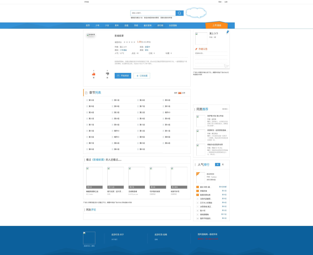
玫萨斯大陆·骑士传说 (215, 116)
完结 (136, 25)
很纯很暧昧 (204, 214)
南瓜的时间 (210, 174)
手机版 (86, 2)
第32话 (224, 210)
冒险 (146, 50)
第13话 (224, 191)
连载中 (147, 47)
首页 (88, 25)
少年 (97, 25)
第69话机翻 (222, 187)
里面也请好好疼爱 (166, 18)
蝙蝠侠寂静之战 (92, 191)
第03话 (224, 206)
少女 (107, 25)
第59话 (224, 195)
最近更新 (148, 25)
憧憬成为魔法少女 (137, 18)
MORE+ (225, 109)
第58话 (213, 180)
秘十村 (202, 211)
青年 (117, 25)
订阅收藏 (143, 76)
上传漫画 (216, 25)
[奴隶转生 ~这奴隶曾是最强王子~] (200, 135)
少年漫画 (123, 50)
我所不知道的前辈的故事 (209, 218)
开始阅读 (125, 76)
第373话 (223, 214)
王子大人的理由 (206, 203)
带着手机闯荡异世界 (215, 145)
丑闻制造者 (133, 191)
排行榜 (160, 25)
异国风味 (203, 191)
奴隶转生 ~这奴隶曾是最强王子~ (219, 130)
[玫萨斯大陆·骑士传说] (200, 121)
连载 (126, 25)
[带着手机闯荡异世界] (200, 149)
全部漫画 (173, 25)
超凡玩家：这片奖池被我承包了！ (120, 191)
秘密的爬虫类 (205, 195)
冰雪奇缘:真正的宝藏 (208, 207)
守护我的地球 (155, 191)
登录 (219, 2)
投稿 (156, 239)
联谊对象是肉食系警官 (151, 18)
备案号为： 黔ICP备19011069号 (208, 239)
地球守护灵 (175, 191)
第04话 (224, 202)
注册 (225, 2)
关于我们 (114, 239)
